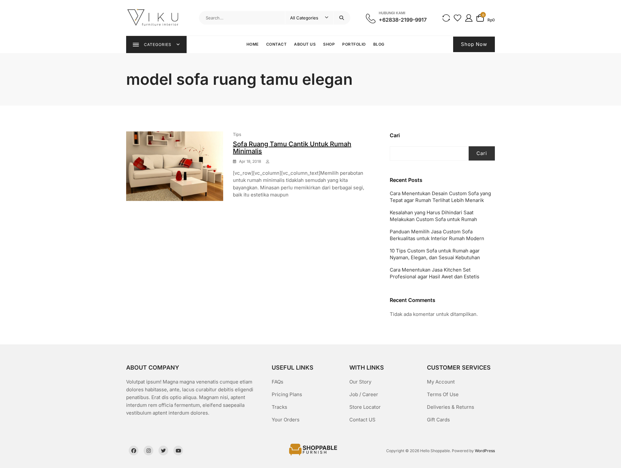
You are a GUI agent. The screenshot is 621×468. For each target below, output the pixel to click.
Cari (395, 135)
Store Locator (365, 407)
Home (252, 44)
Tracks (279, 407)
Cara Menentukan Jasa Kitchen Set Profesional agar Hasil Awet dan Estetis (434, 273)
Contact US (362, 420)
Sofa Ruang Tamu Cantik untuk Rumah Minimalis (292, 147)
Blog (379, 44)
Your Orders (286, 420)
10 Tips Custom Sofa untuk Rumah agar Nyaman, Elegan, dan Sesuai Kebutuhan (435, 254)
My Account (441, 382)
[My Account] (469, 18)
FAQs (277, 382)
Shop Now (474, 44)
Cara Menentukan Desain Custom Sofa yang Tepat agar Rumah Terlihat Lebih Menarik (440, 196)
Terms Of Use (443, 394)
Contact (276, 44)
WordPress (485, 450)
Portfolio (354, 44)
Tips (237, 134)
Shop (329, 44)
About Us (305, 44)
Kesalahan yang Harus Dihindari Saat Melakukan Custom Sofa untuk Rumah (433, 215)
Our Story (360, 382)
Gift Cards (438, 420)
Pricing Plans (287, 394)
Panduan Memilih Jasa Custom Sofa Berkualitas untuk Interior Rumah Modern (437, 234)
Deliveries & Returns (450, 407)
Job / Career (363, 394)
